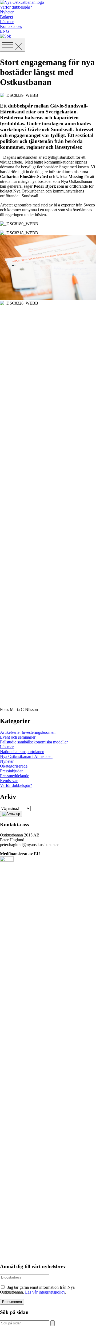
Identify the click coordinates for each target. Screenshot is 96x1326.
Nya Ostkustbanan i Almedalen (26, 756)
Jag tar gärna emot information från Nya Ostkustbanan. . (37, 1289)
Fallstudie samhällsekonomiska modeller (34, 742)
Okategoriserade (13, 766)
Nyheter (7, 12)
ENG (4, 31)
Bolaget (6, 16)
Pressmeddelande (14, 775)
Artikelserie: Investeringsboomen (27, 732)
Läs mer (7, 21)
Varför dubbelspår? (16, 7)
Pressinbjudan (11, 771)
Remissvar (9, 780)
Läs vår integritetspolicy (45, 1292)
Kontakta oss (11, 26)
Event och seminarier (17, 737)
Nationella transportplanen (22, 751)
